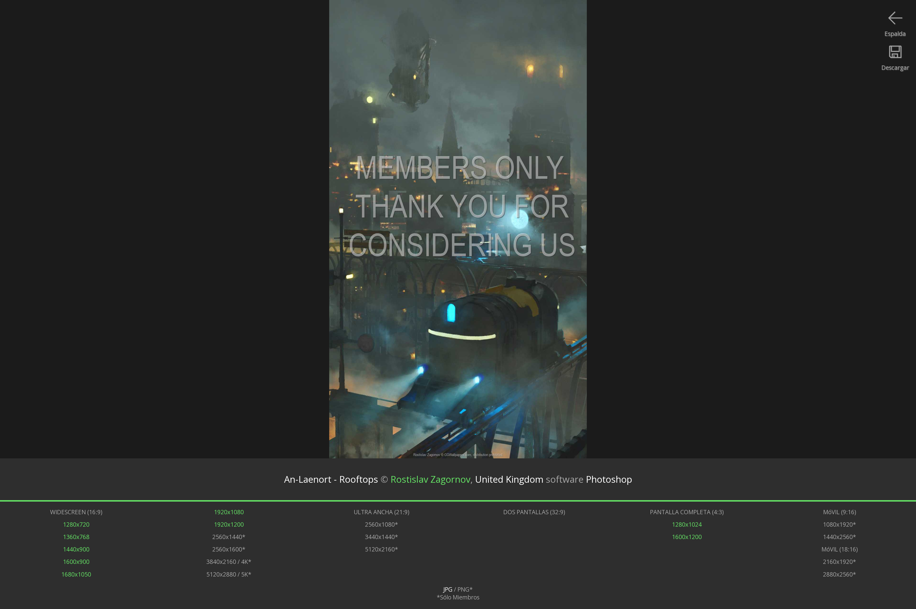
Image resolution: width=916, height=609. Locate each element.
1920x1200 (229, 524)
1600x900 (76, 562)
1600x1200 (687, 537)
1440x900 (76, 549)
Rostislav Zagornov (430, 479)
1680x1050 (76, 574)
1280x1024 (687, 524)
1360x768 (76, 537)
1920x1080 (229, 512)
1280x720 (76, 524)
